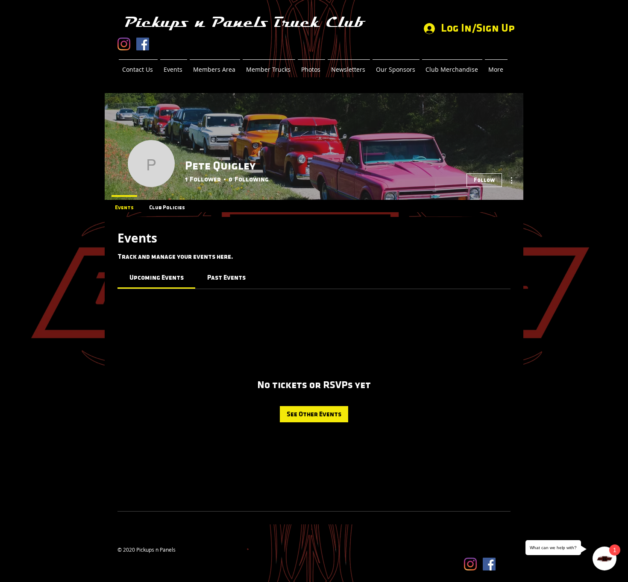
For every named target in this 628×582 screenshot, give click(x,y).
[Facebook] (142, 44)
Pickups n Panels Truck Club (244, 22)
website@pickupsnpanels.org (152, 556)
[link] (156, 277)
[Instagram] (123, 44)
